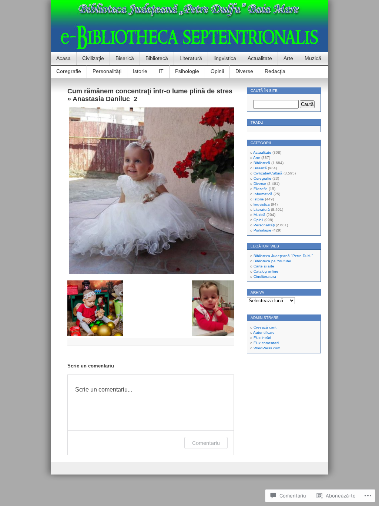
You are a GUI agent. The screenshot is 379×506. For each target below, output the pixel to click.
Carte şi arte (264, 266)
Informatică (263, 194)
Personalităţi (107, 71)
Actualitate (260, 58)
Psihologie (187, 71)
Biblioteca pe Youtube (272, 261)
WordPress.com (267, 348)
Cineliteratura (265, 276)
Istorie (140, 71)
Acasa (63, 58)
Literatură (191, 58)
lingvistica (225, 58)
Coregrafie (68, 71)
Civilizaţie (93, 58)
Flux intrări (262, 338)
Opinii (217, 71)
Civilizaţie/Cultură (268, 173)
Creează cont (265, 327)
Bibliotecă (156, 58)
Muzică (313, 58)
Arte (288, 58)
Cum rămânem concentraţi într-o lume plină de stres (149, 91)
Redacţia (275, 71)
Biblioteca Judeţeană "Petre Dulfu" (283, 256)
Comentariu (206, 443)
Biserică (124, 58)
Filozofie (261, 189)
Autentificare (264, 332)
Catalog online (266, 271)
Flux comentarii (266, 343)
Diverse (244, 71)
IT (161, 71)
